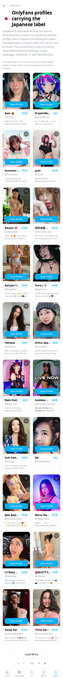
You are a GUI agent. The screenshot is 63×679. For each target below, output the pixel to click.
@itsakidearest (43, 461)
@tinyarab (10, 289)
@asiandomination (45, 403)
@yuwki (39, 174)
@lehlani (9, 117)
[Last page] (44, 663)
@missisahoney (43, 633)
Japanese (15, 5)
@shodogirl (41, 346)
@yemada (10, 346)
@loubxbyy (10, 576)
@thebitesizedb (13, 518)
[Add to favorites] (26, 76)
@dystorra (40, 289)
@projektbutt (42, 117)
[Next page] (39, 663)
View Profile (16, 104)
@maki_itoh (11, 403)
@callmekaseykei (14, 633)
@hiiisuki (10, 461)
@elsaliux (40, 576)
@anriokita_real (43, 231)
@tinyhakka (11, 174)
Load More (31, 654)
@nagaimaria (42, 518)
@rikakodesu (12, 231)
